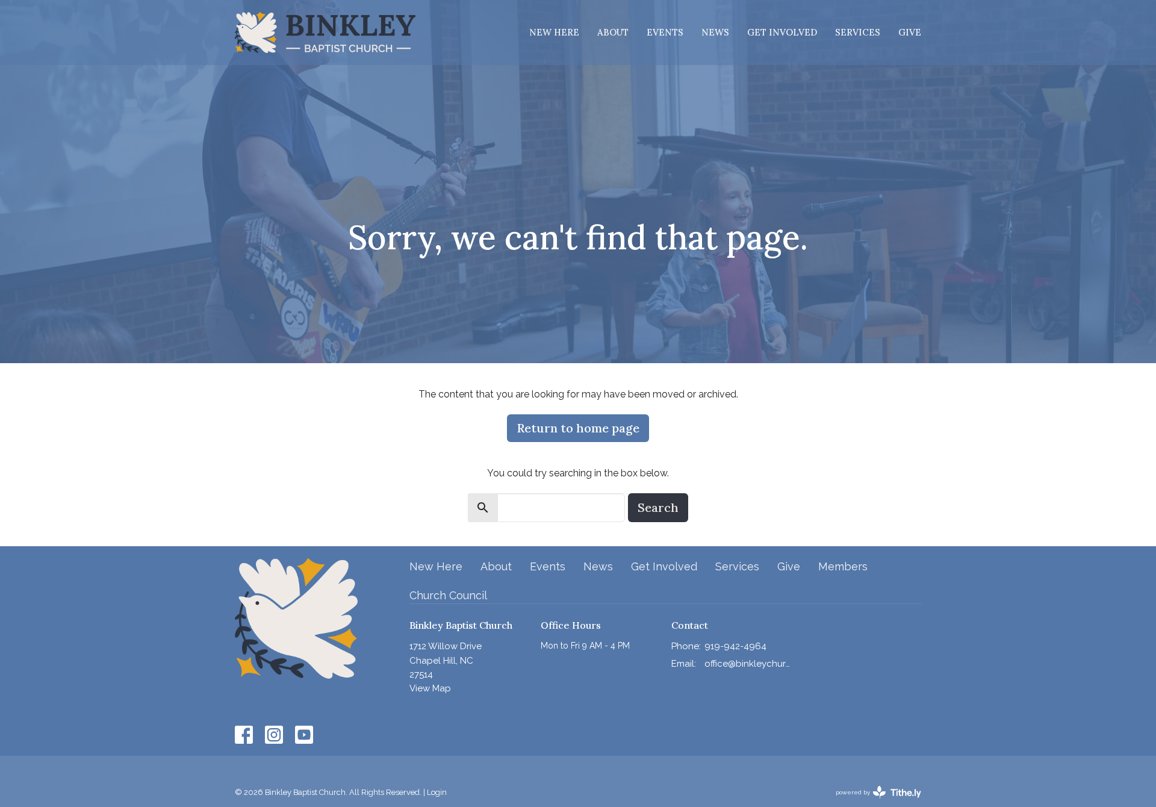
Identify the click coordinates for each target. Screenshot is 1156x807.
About (613, 32)
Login (437, 792)
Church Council (448, 595)
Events (665, 32)
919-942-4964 (735, 646)
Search (658, 507)
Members (843, 566)
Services (857, 32)
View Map (430, 688)
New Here (554, 32)
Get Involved (782, 32)
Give (909, 32)
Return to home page (578, 427)
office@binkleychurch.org (747, 663)
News (715, 32)
